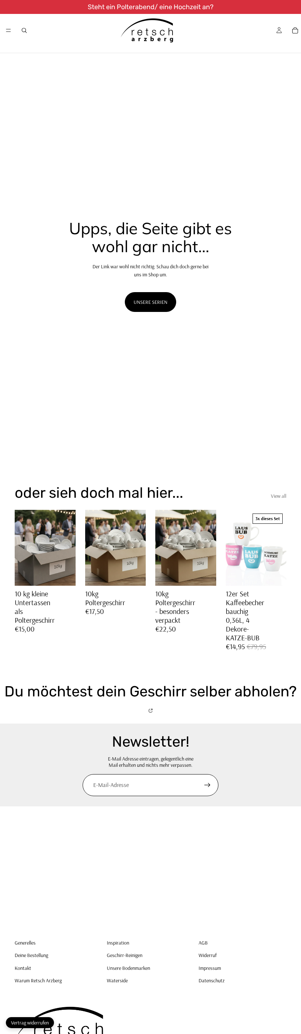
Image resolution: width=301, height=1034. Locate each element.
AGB (203, 942)
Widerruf (208, 955)
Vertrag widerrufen (30, 1022)
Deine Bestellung (31, 955)
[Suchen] (24, 30)
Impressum (210, 968)
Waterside (117, 980)
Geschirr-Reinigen (124, 955)
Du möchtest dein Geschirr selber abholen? (150, 692)
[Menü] (8, 30)
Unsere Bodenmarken (128, 968)
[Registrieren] (207, 785)
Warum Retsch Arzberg (38, 980)
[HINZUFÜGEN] (134, 574)
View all (278, 496)
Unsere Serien (150, 302)
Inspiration (118, 942)
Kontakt (23, 968)
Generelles (25, 942)
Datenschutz (212, 980)
